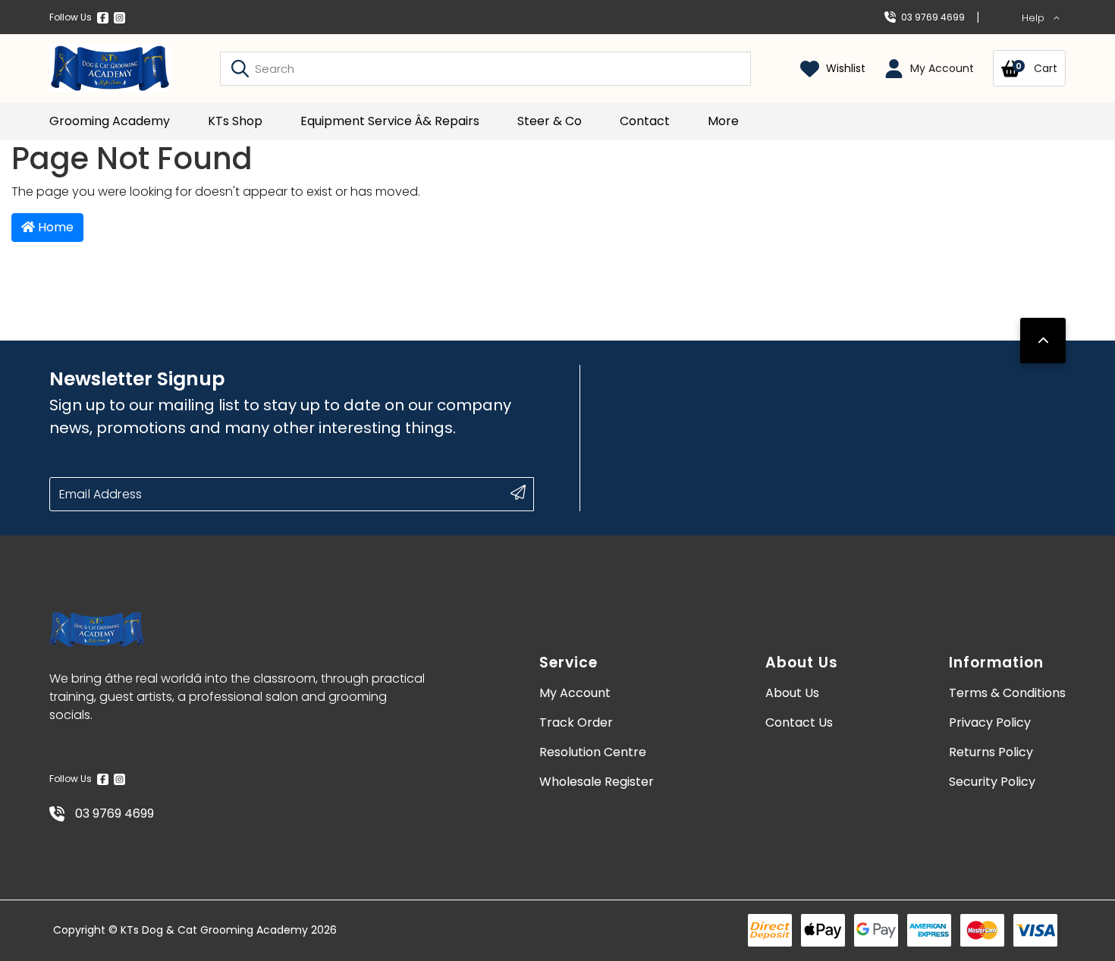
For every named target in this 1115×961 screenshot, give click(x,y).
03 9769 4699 (933, 17)
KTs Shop (235, 121)
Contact (645, 121)
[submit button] (518, 492)
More (723, 121)
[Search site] (240, 68)
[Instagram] (119, 17)
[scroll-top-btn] (1043, 340)
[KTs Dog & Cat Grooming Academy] (110, 68)
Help (1034, 18)
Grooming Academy (109, 121)
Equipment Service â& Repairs (389, 121)
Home (54, 227)
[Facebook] (102, 17)
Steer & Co (549, 121)
